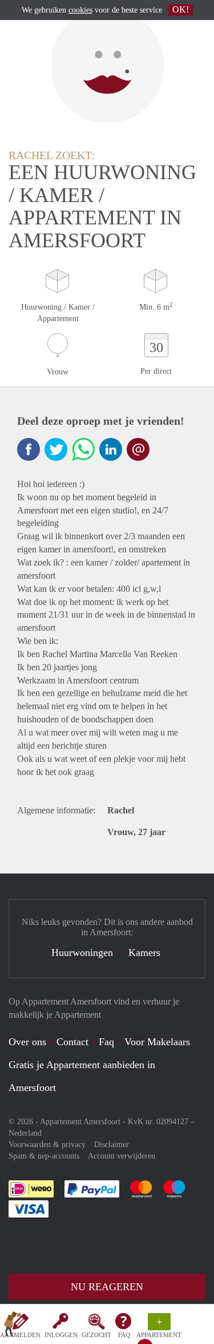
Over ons (27, 1041)
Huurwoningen (82, 952)
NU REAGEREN (107, 1286)
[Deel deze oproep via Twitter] (56, 449)
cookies (80, 10)
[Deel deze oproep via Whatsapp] (83, 449)
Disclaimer (111, 1144)
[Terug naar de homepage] (12, 1326)
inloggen (61, 1334)
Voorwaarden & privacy (47, 1144)
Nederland (25, 1133)
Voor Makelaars (157, 1041)
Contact (72, 1041)
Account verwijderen (121, 1156)
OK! (180, 9)
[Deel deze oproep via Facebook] (28, 449)
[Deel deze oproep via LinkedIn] (110, 449)
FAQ (124, 1334)
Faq (106, 1041)
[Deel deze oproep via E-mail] (138, 449)
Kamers (144, 952)
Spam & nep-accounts (44, 1156)
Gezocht (96, 1334)
